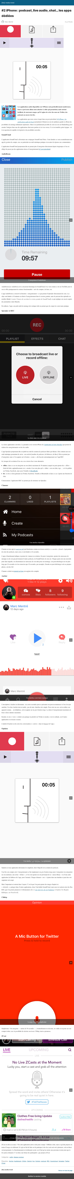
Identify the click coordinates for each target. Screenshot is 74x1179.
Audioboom (17, 1161)
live (33, 1161)
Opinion (37, 1161)
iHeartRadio (34, 471)
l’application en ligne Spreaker (53, 445)
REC (48, 1161)
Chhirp (24, 1161)
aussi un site (19, 549)
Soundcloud (54, 1161)
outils (11, 1157)
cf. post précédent (44, 149)
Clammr (29, 1161)
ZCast (3, 1163)
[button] (70, 220)
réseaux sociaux (19, 1157)
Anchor (11, 1161)
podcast (43, 1161)
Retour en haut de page (65, 1170)
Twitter (67, 1161)
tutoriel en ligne (19, 571)
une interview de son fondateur (44, 890)
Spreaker (61, 1161)
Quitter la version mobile (37, 1176)
